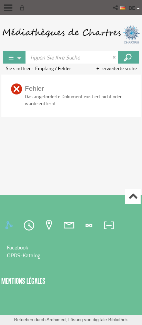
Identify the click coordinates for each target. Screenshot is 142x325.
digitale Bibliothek (110, 319)
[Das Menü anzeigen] (8, 8)
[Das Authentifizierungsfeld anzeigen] (23, 7)
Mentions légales (23, 280)
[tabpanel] (71, 251)
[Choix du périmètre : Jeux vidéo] (14, 57)
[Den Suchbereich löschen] (115, 57)
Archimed (56, 319)
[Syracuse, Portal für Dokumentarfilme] (71, 34)
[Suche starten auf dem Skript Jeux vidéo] (128, 57)
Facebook (17, 247)
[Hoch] (133, 196)
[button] (116, 7)
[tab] (10, 225)
